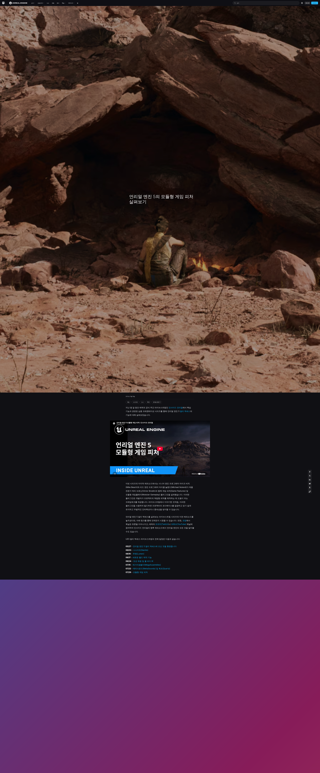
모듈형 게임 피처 (140, 572)
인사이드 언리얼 (176, 407)
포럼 (184, 520)
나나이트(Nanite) (140, 550)
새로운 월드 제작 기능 (142, 557)
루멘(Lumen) (138, 554)
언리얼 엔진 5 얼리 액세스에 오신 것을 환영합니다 (154, 546)
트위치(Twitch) (162, 524)
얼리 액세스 (185, 411)
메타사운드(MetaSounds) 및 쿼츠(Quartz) (151, 568)
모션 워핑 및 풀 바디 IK (143, 561)
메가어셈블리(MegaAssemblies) (147, 565)
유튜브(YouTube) (178, 524)
